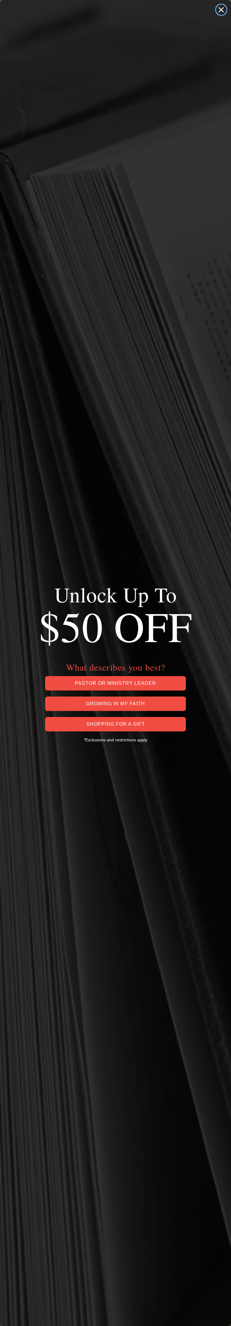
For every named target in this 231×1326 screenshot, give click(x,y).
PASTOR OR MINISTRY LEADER (115, 683)
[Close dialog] (221, 10)
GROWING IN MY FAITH (115, 703)
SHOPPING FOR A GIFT (115, 724)
